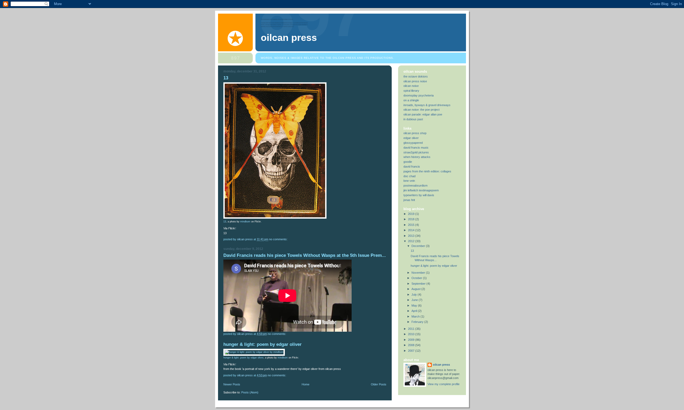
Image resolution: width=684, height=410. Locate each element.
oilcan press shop (414, 133)
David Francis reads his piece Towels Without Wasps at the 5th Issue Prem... (304, 255)
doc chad (409, 176)
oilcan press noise (415, 81)
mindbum (245, 221)
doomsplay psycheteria (418, 95)
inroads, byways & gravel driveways (426, 105)
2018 (411, 219)
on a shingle (411, 100)
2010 (411, 334)
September (418, 283)
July (414, 294)
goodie (407, 161)
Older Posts (378, 384)
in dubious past (413, 119)
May (414, 305)
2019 (411, 213)
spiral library (411, 90)
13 (225, 77)
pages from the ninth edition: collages (427, 171)
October (417, 278)
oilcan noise (411, 85)
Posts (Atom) (249, 392)
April (414, 310)
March (416, 316)
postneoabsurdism (415, 185)
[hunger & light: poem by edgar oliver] (254, 352)
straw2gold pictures (416, 152)
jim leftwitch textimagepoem (421, 190)
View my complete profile (444, 384)
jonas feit (409, 200)
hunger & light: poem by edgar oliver (262, 344)
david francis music (416, 147)
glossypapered (413, 142)
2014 (411, 230)
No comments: (278, 239)
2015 (411, 224)
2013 (411, 235)
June (415, 299)
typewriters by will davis (418, 195)
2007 (411, 350)
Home (305, 384)
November (418, 272)
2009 (411, 339)
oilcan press (289, 37)
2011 (411, 328)
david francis (411, 166)
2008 (411, 345)
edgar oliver (411, 138)
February (417, 321)
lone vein (409, 180)
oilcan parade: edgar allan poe (422, 114)
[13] (275, 217)
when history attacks (416, 156)
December (418, 245)
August (416, 289)
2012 (411, 241)
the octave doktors (415, 76)
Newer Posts (231, 384)
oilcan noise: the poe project (421, 109)
